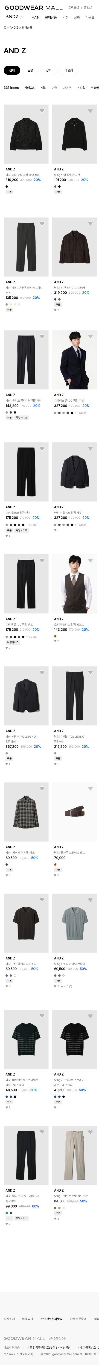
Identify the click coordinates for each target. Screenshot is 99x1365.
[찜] (42, 111)
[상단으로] (76, 1355)
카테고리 (29, 88)
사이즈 (67, 88)
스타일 (81, 88)
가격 (55, 88)
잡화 (77, 17)
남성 (65, 17)
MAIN (35, 17)
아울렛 (89, 17)
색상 (44, 88)
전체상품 (51, 17)
